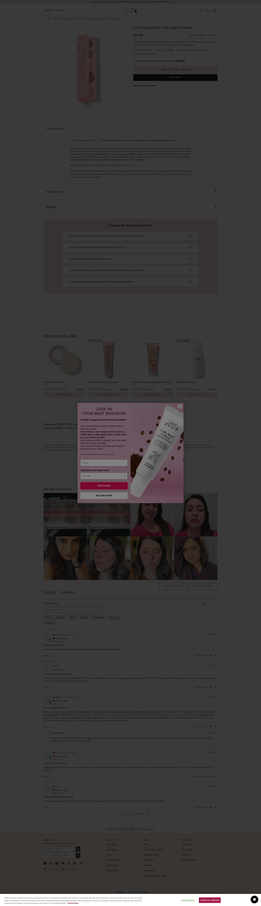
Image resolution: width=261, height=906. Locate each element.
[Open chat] (254, 899)
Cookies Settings (188, 900)
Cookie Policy (72, 903)
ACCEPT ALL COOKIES (209, 900)
